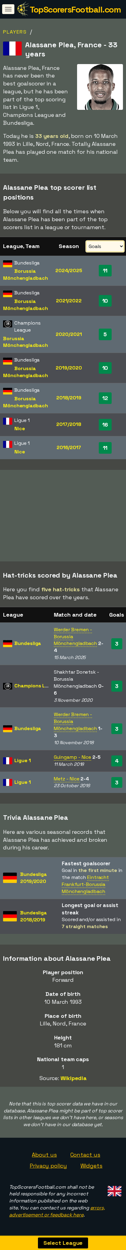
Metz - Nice (67, 779)
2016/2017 (69, 447)
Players (15, 32)
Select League (63, 1242)
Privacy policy (48, 1165)
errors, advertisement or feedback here (57, 1211)
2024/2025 (68, 270)
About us (44, 1154)
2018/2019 (68, 397)
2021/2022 (69, 300)
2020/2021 (69, 334)
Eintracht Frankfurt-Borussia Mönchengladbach (85, 884)
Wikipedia (74, 1078)
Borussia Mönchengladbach (25, 274)
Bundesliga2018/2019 (33, 916)
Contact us (85, 1154)
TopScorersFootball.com (75, 9)
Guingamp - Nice (72, 757)
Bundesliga (27, 643)
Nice (19, 428)
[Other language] (114, 1189)
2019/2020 (69, 368)
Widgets (91, 1165)
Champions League (37, 686)
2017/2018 (68, 424)
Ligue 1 (22, 760)
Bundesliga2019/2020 (33, 877)
